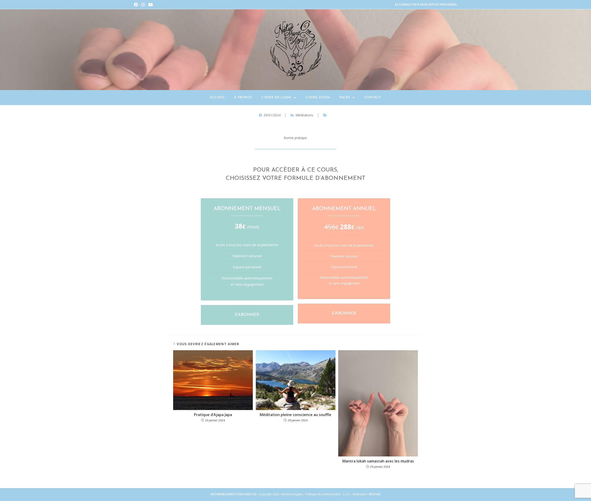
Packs (344, 97)
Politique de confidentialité (323, 494)
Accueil (217, 97)
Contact (372, 97)
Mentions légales (292, 494)
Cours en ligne (276, 97)
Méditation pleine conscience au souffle (295, 414)
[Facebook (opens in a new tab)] (137, 4)
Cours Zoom (317, 97)
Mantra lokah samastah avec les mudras (378, 461)
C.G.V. (347, 494)
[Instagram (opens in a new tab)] (143, 4)
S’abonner (247, 315)
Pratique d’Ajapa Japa (213, 414)
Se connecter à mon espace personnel (426, 4)
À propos (243, 97)
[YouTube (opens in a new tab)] (150, 4)
